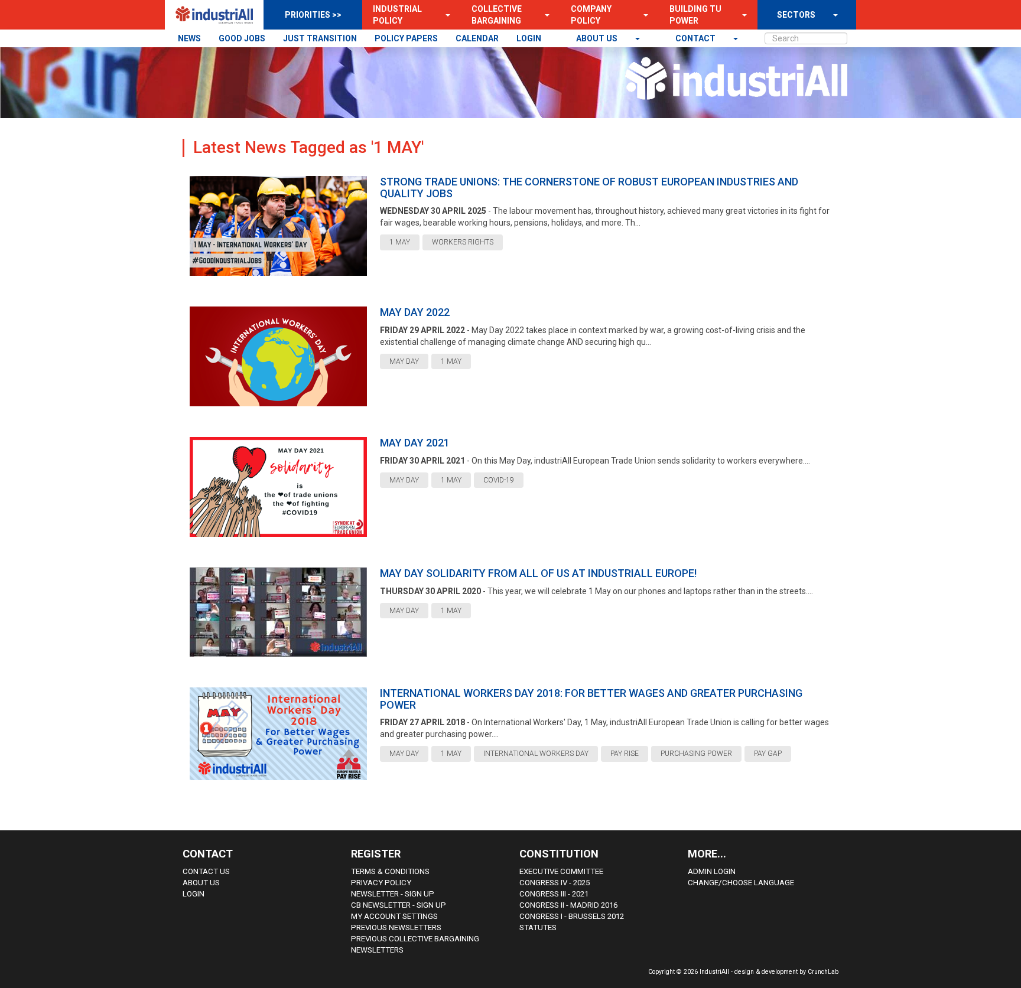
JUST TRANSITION (320, 38)
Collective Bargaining (497, 14)
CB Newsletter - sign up (398, 905)
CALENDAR (477, 38)
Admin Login (712, 871)
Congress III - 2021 (553, 893)
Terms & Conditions (390, 871)
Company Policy (591, 14)
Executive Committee (561, 871)
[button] (444, 15)
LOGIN (528, 38)
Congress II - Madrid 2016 (568, 905)
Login (193, 893)
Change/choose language (741, 882)
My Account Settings (394, 916)
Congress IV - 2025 (554, 882)
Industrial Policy (397, 14)
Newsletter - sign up (392, 893)
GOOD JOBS (242, 38)
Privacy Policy (381, 882)
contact (696, 38)
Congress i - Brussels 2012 (571, 916)
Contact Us (206, 871)
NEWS (189, 38)
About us (597, 38)
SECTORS (796, 14)
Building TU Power (695, 14)
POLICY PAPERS (406, 38)
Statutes (538, 927)
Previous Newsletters (396, 927)
